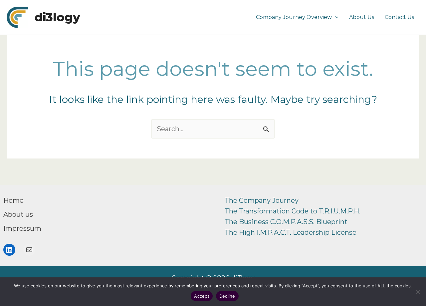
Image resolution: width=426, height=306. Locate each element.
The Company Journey (262, 200)
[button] (335, 17)
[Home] (13, 200)
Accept (201, 296)
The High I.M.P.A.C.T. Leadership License (290, 232)
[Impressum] (22, 228)
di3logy (57, 17)
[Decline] (417, 291)
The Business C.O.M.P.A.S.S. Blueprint (286, 222)
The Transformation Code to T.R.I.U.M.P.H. (292, 211)
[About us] (18, 214)
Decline (227, 296)
